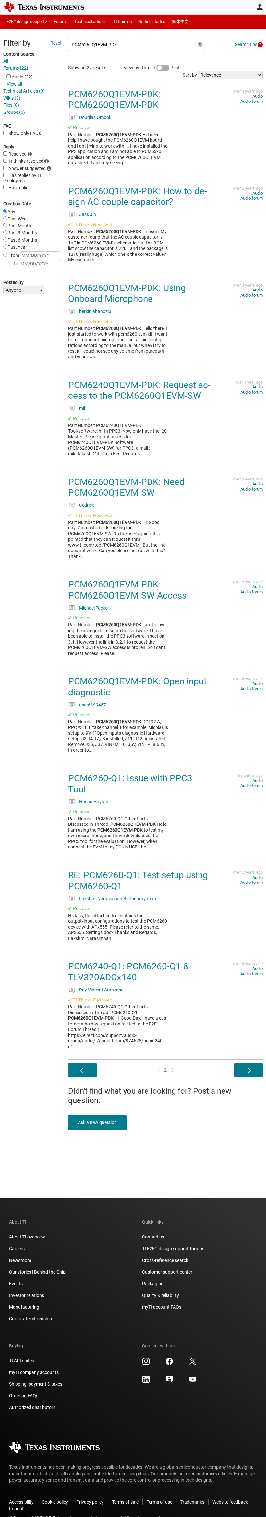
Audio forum (251, 101)
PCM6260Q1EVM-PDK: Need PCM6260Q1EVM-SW (126, 487)
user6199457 (92, 704)
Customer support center (167, 1271)
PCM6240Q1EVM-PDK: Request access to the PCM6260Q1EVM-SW (139, 390)
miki (83, 408)
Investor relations (26, 1295)
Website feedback (230, 1502)
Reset (56, 43)
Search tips (246, 44)
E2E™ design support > (26, 21)
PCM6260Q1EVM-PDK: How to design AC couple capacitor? (137, 196)
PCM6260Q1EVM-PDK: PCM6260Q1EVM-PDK (114, 100)
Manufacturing (24, 1307)
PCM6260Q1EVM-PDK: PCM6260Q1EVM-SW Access (127, 590)
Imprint (16, 1508)
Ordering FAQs (23, 1395)
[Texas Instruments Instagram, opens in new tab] (146, 1363)
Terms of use (159, 1502)
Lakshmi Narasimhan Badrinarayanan (117, 898)
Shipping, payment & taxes (35, 1384)
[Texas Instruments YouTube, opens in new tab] (193, 1381)
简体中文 (180, 21)
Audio (257, 96)
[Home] (48, 7)
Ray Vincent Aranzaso (101, 989)
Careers (17, 1248)
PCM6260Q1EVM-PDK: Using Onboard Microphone (127, 293)
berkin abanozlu (95, 311)
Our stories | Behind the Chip (37, 1271)
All (5, 61)
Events (16, 1283)
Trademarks (192, 1502)
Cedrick (86, 505)
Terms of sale (125, 1502)
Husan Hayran (93, 801)
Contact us (153, 1236)
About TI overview (27, 1236)
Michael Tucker (94, 607)
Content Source (18, 54)
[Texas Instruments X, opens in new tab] (193, 1363)
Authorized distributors (32, 1407)
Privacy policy (90, 1502)
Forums (61, 21)
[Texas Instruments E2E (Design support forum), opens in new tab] (169, 1381)
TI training (122, 21)
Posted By (13, 282)
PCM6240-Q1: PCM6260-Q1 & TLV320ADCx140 (128, 972)
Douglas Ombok (95, 117)
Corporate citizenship (30, 1318)
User (259, 7)
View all (14, 84)
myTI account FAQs (161, 1307)
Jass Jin (87, 214)
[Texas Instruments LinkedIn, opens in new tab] (146, 1381)
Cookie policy (55, 1502)
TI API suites (21, 1360)
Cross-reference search (165, 1260)
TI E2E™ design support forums (173, 1248)
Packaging (152, 1283)
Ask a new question (97, 1122)
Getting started (151, 21)
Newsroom (20, 1260)
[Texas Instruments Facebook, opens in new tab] (169, 1363)
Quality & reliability (160, 1295)
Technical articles (90, 21)
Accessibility (21, 1502)
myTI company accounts (34, 1372)
